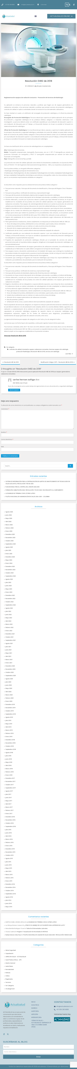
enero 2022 (9, 631)
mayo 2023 (9, 589)
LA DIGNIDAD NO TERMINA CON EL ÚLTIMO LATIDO (20, 493)
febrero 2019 (9, 733)
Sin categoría (10, 347)
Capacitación (9, 953)
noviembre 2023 (10, 569)
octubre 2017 (10, 785)
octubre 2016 (10, 823)
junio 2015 (9, 865)
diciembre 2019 (10, 704)
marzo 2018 (9, 769)
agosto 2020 (9, 679)
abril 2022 (8, 621)
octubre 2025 (10, 541)
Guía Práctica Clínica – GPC (14, 960)
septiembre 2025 (11, 544)
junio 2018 (9, 759)
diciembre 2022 (10, 595)
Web (2, 447)
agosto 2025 (9, 547)
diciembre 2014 (10, 884)
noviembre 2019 (10, 707)
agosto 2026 (9, 512)
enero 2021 (9, 663)
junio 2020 (9, 685)
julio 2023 (8, 582)
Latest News (9, 966)
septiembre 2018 (11, 749)
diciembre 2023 (10, 566)
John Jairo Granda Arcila (43, 86)
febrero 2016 (9, 842)
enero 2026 (9, 531)
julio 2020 (8, 682)
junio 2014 (9, 903)
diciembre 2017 (10, 778)
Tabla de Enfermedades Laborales (37, 928)
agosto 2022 (9, 608)
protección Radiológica (23, 351)
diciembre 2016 (10, 817)
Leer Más (68, 354)
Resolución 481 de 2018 (11, 362)
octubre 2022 (10, 602)
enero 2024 (9, 563)
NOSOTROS (35, 1005)
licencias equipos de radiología (58, 349)
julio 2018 (8, 756)
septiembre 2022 (11, 605)
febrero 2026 (9, 528)
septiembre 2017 (11, 788)
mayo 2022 (9, 618)
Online (8, 976)
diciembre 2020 (10, 666)
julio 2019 (8, 720)
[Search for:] (38, 466)
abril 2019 (8, 727)
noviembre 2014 (10, 887)
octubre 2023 (10, 573)
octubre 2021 (10, 637)
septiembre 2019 (11, 714)
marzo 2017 (9, 807)
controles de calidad (15, 349)
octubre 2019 (10, 711)
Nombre (4, 432)
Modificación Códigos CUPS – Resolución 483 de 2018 (57, 362)
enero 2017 (9, 813)
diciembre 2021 (10, 634)
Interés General (10, 963)
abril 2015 (8, 871)
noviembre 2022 (10, 598)
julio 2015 (8, 862)
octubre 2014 (10, 890)
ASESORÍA (34, 1014)
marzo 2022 (9, 624)
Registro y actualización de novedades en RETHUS (32, 931)
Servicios (8, 982)
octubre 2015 (10, 855)
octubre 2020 (10, 672)
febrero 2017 (9, 810)
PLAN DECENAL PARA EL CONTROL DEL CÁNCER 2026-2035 (23, 487)
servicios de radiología (52, 351)
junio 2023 (9, 585)
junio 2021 (9, 650)
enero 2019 (9, 736)
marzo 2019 (9, 730)
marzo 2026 (9, 525)
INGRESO (34, 1008)
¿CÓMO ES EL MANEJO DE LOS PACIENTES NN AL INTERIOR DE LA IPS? (44, 925)
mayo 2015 (9, 868)
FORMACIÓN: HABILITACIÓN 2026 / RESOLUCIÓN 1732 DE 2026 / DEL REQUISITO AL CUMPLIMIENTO (34, 490)
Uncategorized (10, 989)
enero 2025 (9, 553)
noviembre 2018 (10, 743)
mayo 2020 (9, 688)
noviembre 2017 (10, 781)
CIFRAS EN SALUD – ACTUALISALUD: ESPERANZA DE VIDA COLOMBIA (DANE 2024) (41, 1024)
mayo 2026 (9, 518)
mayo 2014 (9, 907)
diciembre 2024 (10, 557)
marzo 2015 (9, 874)
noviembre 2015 (10, 852)
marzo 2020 (9, 695)
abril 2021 (8, 656)
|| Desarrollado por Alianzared (57, 1067)
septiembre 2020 (11, 675)
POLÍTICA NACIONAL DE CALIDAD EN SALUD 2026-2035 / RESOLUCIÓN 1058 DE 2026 (47, 935)
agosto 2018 (9, 752)
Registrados (9, 979)
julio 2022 (8, 611)
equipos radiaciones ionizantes (39, 349)
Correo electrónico (7, 439)
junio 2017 (9, 797)
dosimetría (25, 349)
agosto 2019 (9, 717)
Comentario (5, 409)
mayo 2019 (9, 724)
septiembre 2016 (11, 826)
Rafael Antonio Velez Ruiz (13, 935)
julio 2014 (8, 900)
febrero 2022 (9, 627)
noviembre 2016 (10, 820)
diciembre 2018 (10, 740)
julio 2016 (8, 829)
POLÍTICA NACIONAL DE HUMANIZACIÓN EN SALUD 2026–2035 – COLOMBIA (28, 496)
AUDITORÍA (35, 1011)
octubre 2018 (10, 746)
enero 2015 (9, 881)
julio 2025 (8, 550)
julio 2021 (8, 647)
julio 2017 (8, 794)
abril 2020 (8, 691)
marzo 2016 (9, 839)
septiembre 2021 (11, 640)
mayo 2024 (9, 560)
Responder (14, 390)
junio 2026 (9, 515)
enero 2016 (9, 845)
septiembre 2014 (11, 894)
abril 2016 (8, 836)
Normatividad (10, 969)
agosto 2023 (9, 579)
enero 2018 (9, 775)
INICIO (33, 1002)
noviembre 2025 (10, 537)
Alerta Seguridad (11, 950)
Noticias (8, 973)
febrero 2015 (9, 878)
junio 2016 (9, 833)
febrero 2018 (9, 772)
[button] (67, 5)
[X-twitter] (8, 1034)
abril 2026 (8, 521)
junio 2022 (9, 614)
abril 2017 (8, 804)
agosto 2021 (9, 643)
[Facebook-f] (4, 1034)
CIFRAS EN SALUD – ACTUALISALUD (16, 957)
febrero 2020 (9, 698)
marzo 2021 (9, 659)
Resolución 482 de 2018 (38, 351)
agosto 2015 (9, 858)
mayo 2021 (9, 653)
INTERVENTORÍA (36, 1017)
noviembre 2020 (10, 669)
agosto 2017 (9, 791)
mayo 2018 (9, 762)
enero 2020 (9, 701)
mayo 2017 (9, 801)
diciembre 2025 (10, 534)
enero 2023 (9, 592)
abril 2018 (8, 765)
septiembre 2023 (11, 576)
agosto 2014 (9, 897)
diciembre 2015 (10, 849)
